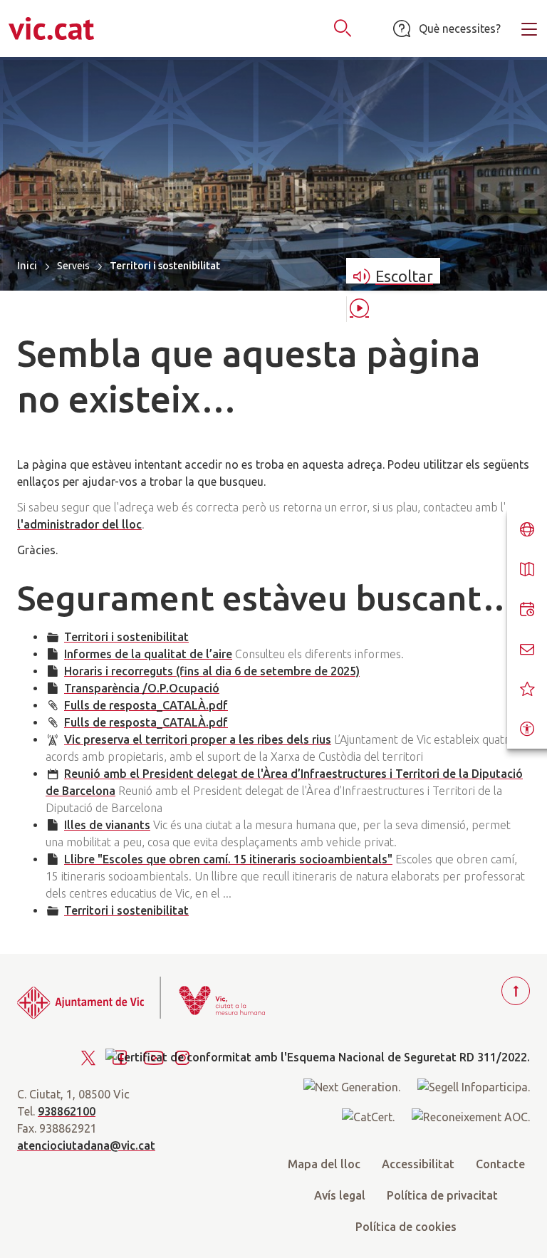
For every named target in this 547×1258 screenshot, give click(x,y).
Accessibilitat (418, 1164)
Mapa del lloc (324, 1164)
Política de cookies (406, 1226)
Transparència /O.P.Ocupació (141, 688)
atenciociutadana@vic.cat (86, 1145)
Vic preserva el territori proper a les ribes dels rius (197, 739)
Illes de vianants (107, 824)
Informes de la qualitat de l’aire (148, 654)
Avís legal (339, 1195)
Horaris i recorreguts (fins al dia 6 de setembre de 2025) (212, 671)
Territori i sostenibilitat (126, 636)
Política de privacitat (442, 1195)
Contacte (500, 1164)
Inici (27, 265)
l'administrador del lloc (79, 524)
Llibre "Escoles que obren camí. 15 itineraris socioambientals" (228, 859)
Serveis (73, 265)
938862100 (66, 1111)
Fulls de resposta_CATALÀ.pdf (146, 705)
